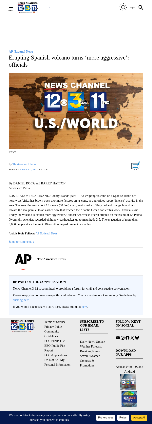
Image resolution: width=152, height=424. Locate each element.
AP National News (46, 233)
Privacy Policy (53, 326)
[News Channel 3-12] (32, 7)
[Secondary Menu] (14, 7)
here (84, 306)
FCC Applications (55, 355)
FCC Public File (54, 341)
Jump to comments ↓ (21, 241)
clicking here (21, 300)
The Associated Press (24, 163)
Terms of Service (55, 322)
